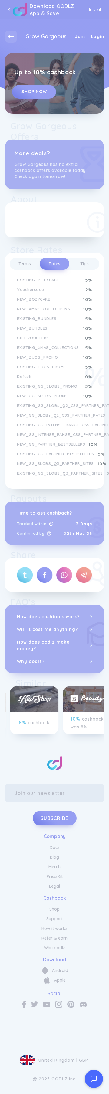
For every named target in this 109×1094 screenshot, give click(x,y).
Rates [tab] (54, 263)
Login (97, 36)
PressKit (55, 876)
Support (54, 918)
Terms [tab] (24, 263)
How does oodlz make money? (43, 645)
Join (80, 36)
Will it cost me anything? (47, 629)
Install (95, 10)
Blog (54, 857)
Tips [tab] (84, 263)
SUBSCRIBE (54, 818)
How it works (54, 928)
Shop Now (34, 91)
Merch (54, 867)
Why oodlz (54, 947)
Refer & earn (54, 938)
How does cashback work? (48, 616)
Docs (55, 847)
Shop (54, 909)
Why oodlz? (31, 661)
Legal (54, 886)
